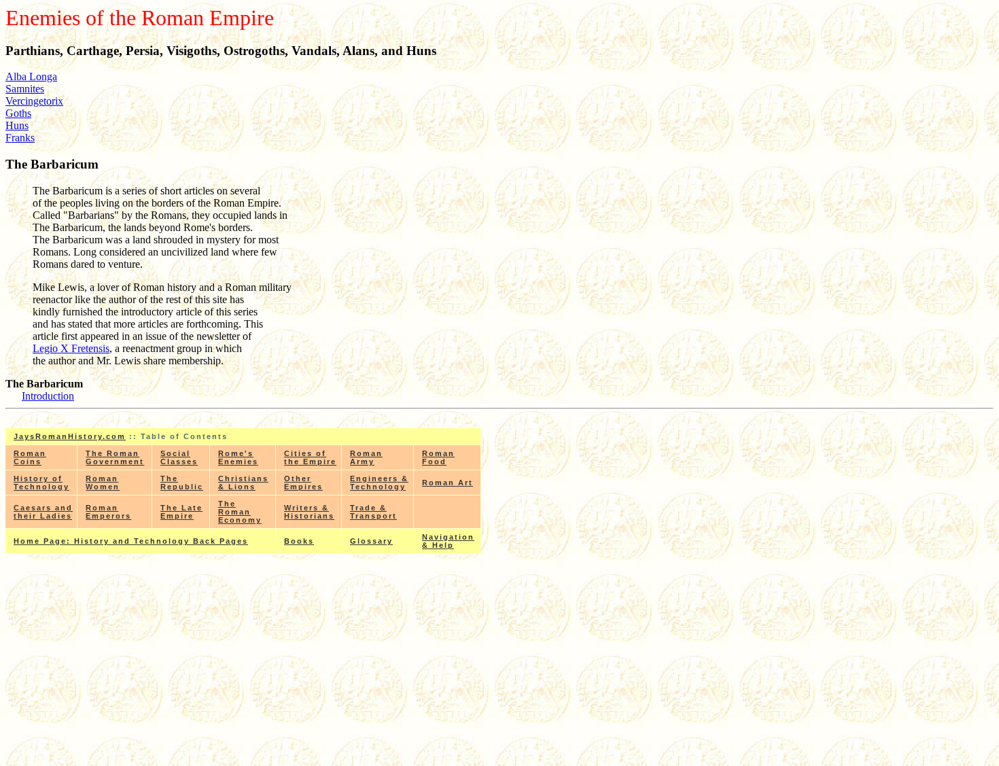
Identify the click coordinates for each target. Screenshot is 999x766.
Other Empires (303, 482)
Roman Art (447, 482)
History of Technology (41, 482)
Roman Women (103, 482)
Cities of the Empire (310, 457)
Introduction (48, 396)
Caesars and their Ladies (43, 512)
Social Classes (179, 457)
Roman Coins (30, 457)
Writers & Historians (309, 512)
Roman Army (366, 457)
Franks (20, 137)
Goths (18, 113)
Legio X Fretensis (71, 348)
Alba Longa (31, 76)
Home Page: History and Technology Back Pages (131, 541)
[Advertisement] (243, 665)
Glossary (371, 541)
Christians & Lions (243, 482)
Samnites (24, 88)
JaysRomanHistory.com (70, 436)
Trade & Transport (373, 512)
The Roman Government (115, 457)
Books (299, 541)
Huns (17, 125)
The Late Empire (181, 512)
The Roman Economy (240, 512)
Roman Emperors (108, 512)
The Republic (181, 482)
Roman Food (438, 457)
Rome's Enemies (238, 457)
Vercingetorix (34, 101)
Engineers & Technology (379, 482)
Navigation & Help (448, 541)
